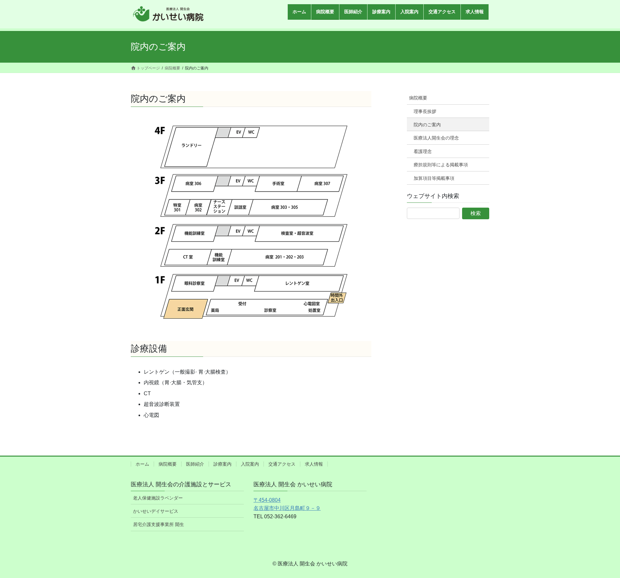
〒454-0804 (267, 500)
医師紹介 (195, 464)
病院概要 (418, 97)
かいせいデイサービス (155, 511)
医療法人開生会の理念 (436, 137)
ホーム (142, 464)
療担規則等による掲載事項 (441, 164)
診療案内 (222, 464)
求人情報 (314, 464)
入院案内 (250, 464)
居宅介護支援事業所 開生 (158, 524)
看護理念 (423, 151)
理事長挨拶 (425, 111)
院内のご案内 (427, 124)
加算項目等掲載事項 (434, 178)
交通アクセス (281, 464)
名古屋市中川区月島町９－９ (287, 508)
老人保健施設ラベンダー (158, 498)
